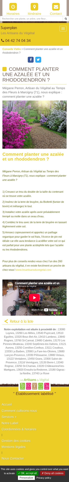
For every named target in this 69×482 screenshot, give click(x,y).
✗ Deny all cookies (52, 473)
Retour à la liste (21, 322)
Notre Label (10, 423)
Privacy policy (43, 477)
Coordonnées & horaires (19, 429)
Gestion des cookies (16, 441)
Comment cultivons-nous (19, 410)
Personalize (26, 477)
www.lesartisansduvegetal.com (33, 269)
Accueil (7, 404)
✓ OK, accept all (27, 473)
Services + (9, 417)
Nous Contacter (13, 458)
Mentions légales (14, 447)
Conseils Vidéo (12, 49)
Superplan (17, 30)
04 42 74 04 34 (17, 40)
